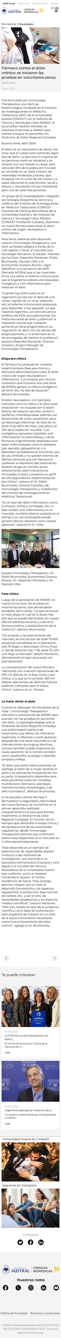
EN (53, 8)
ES (57, 8)
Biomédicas (9, 24)
